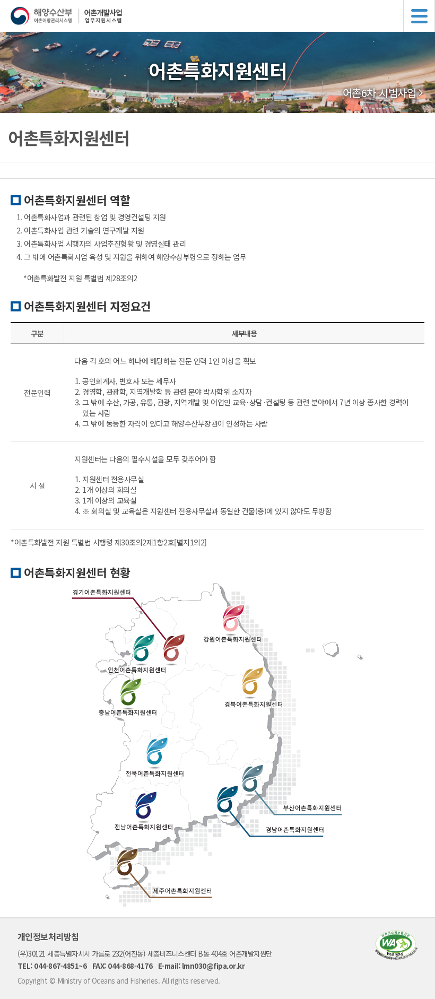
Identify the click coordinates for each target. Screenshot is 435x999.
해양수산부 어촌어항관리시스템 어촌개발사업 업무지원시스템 (223, 16)
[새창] (396, 956)
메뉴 (419, 16)
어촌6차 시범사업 (379, 93)
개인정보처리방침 (48, 936)
